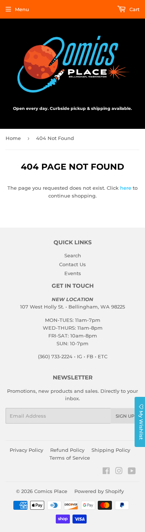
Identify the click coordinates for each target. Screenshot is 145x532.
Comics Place (50, 491)
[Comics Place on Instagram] (119, 472)
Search (72, 255)
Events (72, 273)
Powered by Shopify (99, 491)
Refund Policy (67, 450)
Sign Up (125, 416)
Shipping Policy (110, 450)
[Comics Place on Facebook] (106, 472)
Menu (22, 9)
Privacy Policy (26, 450)
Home (13, 138)
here (125, 188)
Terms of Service (69, 458)
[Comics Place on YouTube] (132, 472)
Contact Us (72, 264)
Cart (133, 9)
